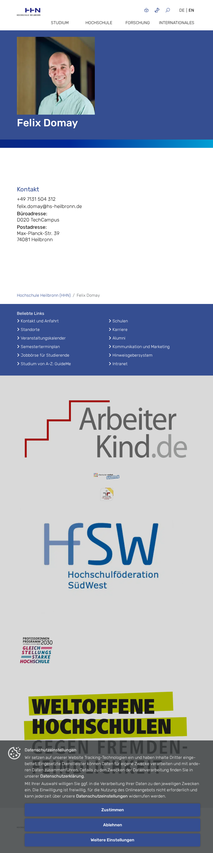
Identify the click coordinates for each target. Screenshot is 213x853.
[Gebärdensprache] (157, 10)
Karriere (120, 329)
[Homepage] (28, 13)
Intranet (120, 363)
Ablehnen (112, 824)
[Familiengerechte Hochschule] (106, 494)
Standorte (30, 329)
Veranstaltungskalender (43, 338)
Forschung (137, 22)
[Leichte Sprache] (146, 10)
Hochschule (98, 22)
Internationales (176, 22)
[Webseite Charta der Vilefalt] (106, 477)
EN (191, 10)
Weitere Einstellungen (112, 839)
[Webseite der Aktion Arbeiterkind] (106, 427)
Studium (60, 22)
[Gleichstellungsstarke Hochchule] (106, 650)
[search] (169, 10)
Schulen (120, 320)
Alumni (118, 338)
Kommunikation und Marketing (141, 346)
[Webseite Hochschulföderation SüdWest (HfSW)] (106, 566)
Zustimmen (112, 809)
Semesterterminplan (40, 346)
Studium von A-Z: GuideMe (46, 363)
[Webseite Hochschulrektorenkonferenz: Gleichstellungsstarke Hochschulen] (106, 735)
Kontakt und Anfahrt (40, 320)
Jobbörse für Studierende (45, 355)
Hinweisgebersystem (132, 355)
